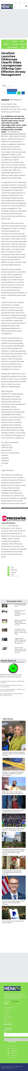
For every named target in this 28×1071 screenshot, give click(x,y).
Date (4, 85)
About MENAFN (8, 1017)
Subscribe (16, 1039)
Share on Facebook (12, 90)
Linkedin (12, 1055)
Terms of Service (8, 1007)
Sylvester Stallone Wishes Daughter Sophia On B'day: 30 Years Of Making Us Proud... (13, 753)
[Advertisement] (14, 23)
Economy (15, 44)
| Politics (5, 44)
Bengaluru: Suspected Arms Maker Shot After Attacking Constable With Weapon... (13, 773)
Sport (22, 47)
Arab (22, 41)
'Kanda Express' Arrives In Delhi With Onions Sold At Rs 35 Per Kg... (13, 811)
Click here (15, 1001)
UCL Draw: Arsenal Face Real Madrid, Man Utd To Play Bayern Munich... (13, 829)
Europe (14, 41)
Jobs (5, 1019)
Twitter (12, 1048)
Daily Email (13, 1053)
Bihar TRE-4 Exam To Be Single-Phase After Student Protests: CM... (13, 792)
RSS (11, 1057)
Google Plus (13, 1050)
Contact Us (7, 1012)
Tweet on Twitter (11, 92)
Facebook (13, 1046)
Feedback (6, 1021)
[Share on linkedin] (23, 93)
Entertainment (10, 47)
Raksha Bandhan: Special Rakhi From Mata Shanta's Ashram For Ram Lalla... (12, 872)
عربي (15, 2)
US (5, 41)
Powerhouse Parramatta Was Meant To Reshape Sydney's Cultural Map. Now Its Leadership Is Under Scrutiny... (13, 852)
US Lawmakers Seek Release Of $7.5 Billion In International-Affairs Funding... (13, 902)
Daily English (8, 1028)
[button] (20, 2)
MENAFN (5, 100)
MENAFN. (12, 1066)
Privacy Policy (7, 1010)
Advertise (6, 1014)
